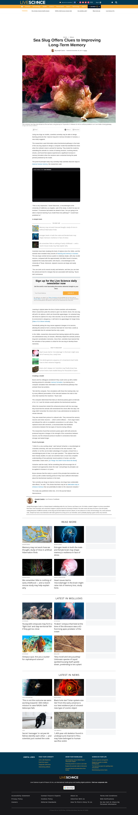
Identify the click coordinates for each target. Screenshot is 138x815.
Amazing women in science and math (76, 763)
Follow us (69, 129)
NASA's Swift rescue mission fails (63, 11)
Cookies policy (47, 799)
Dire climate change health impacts (40, 11)
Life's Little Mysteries (44, 760)
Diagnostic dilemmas (45, 764)
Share (36, 129)
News (85, 50)
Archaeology (36, 6)
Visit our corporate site (99, 782)
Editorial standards (48, 802)
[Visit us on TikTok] (88, 2)
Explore (84, 6)
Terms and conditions (108, 796)
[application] (56, 184)
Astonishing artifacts (44, 767)
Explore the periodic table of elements (76, 766)
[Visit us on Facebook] (75, 2)
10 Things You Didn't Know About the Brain (62, 460)
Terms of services (53, 297)
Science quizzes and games (100, 760)
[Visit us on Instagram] (80, 2)
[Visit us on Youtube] (83, 2)
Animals (27, 6)
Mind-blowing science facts (99, 770)
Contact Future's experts (51, 796)
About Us (74, 796)
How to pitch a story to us (81, 802)
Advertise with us (78, 799)
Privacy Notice (37, 298)
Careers (15, 802)
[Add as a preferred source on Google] (69, 788)
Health (45, 6)
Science (51, 6)
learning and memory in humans (68, 253)
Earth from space (43, 762)
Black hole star (96, 11)
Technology (76, 6)
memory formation (57, 382)
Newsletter (77, 129)
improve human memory (40, 164)
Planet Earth (60, 6)
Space (68, 6)
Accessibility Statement (21, 796)
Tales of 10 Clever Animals (41, 321)
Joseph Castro (61, 50)
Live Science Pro (110, 11)
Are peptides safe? (82, 11)
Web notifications (107, 799)
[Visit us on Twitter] (78, 2)
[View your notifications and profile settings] (112, 2)
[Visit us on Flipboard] (86, 2)
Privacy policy (17, 799)
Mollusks (72, 37)
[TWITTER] (36, 502)
